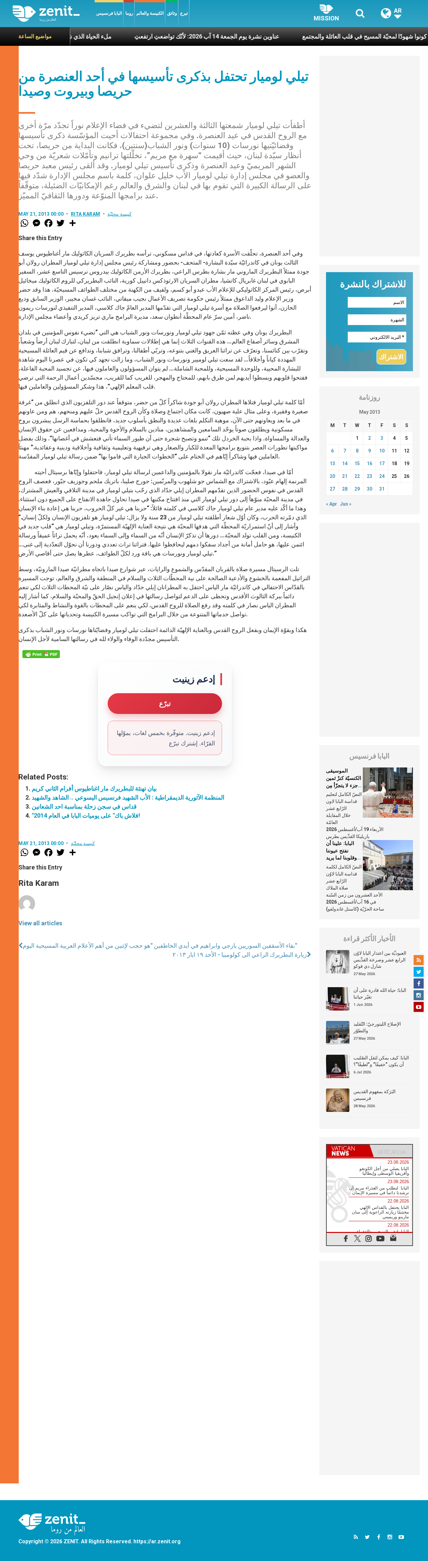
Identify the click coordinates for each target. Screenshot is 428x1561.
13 (332, 463)
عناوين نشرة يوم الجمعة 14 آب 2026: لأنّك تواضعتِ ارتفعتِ (170, 36)
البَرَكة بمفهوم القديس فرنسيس (374, 1095)
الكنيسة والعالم (150, 13)
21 (344, 476)
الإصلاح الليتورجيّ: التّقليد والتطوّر (377, 1027)
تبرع (184, 13)
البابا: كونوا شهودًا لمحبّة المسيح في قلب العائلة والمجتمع (334, 36)
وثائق (172, 13)
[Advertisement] (369, 156)
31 (382, 489)
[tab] (348, 1151)
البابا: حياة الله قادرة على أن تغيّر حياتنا (379, 993)
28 (344, 489)
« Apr (331, 504)
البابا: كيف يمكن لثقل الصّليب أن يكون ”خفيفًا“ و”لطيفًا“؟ (381, 1061)
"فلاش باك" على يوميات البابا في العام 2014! (86, 815)
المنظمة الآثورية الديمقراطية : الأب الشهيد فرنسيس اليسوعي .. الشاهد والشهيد (128, 797)
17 (382, 463)
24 (382, 476)
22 (357, 476)
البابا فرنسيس (109, 13)
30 (369, 489)
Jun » (345, 504)
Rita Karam (85, 214)
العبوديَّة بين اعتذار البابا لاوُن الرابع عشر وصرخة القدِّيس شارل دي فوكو (379, 959)
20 (332, 476)
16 (369, 463)
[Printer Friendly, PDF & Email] (41, 654)
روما (129, 13)
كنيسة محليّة (119, 214)
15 (357, 463)
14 (344, 463)
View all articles (40, 923)
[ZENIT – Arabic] (54, 13)
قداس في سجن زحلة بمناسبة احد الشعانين (84, 806)
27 (332, 489)
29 (357, 489)
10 (382, 450)
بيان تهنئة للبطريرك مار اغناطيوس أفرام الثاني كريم (94, 788)
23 (369, 476)
